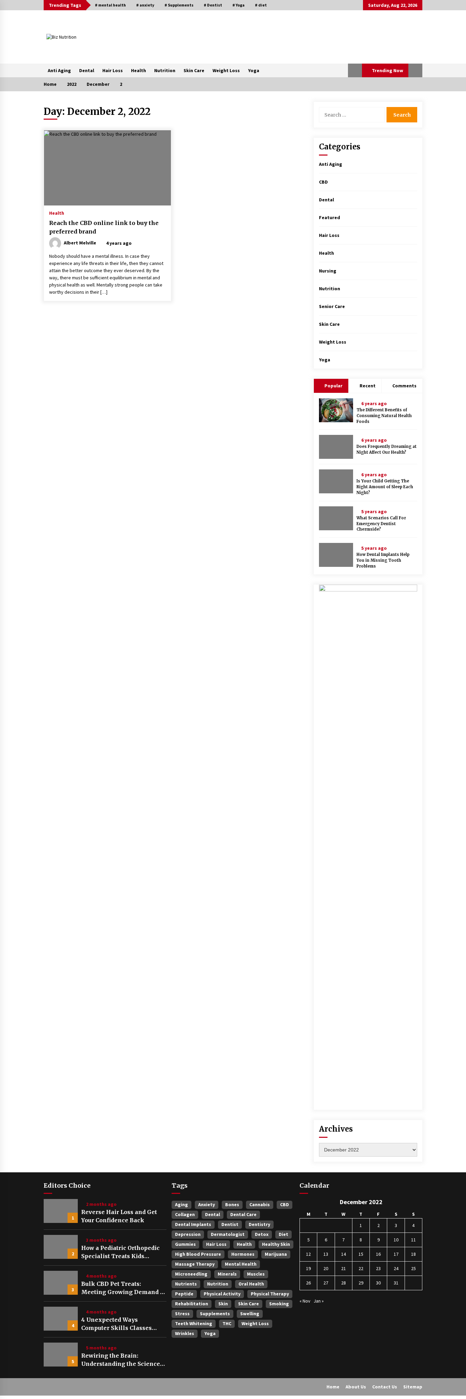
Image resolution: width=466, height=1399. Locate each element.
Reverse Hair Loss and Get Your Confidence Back (119, 1216)
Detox (261, 1234)
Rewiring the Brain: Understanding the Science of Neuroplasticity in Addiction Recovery (120, 1360)
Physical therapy (270, 1294)
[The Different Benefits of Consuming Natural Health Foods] (336, 410)
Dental (86, 70)
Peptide (184, 1294)
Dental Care (243, 1214)
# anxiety (145, 5)
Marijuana (276, 1254)
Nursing (327, 271)
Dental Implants (193, 1224)
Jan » (319, 1301)
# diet (261, 5)
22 (361, 1268)
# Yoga (238, 5)
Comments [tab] (404, 386)
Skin (223, 1304)
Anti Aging (59, 70)
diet (283, 1234)
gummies (185, 1244)
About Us (356, 1387)
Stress (182, 1313)
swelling (249, 1313)
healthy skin (276, 1244)
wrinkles (184, 1333)
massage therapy (195, 1264)
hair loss (216, 1244)
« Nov (305, 1301)
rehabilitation (191, 1304)
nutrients (186, 1284)
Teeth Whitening (193, 1323)
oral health (251, 1284)
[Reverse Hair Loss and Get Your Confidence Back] (61, 1211)
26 (308, 1283)
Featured (329, 217)
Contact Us (384, 1387)
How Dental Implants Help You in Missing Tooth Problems (382, 560)
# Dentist (213, 5)
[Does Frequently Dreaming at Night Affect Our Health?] (336, 447)
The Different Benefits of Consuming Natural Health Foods (384, 416)
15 (361, 1254)
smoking (279, 1304)
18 (413, 1254)
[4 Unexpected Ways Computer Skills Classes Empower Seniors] (61, 1319)
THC (226, 1323)
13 (325, 1254)
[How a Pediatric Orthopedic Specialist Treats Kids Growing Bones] (61, 1247)
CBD (323, 182)
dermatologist (228, 1234)
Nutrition (164, 70)
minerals (227, 1274)
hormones (242, 1254)
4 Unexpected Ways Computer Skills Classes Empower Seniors (116, 1324)
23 (378, 1268)
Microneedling (191, 1274)
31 (396, 1283)
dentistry (259, 1224)
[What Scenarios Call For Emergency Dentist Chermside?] (336, 518)
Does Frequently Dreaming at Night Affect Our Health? (386, 449)
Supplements (215, 1313)
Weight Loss (226, 70)
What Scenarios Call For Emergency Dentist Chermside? (381, 524)
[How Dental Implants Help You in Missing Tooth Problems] (336, 555)
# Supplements (178, 5)
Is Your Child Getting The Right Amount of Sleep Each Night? (384, 487)
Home (332, 1387)
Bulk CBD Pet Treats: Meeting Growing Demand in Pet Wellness (123, 1288)
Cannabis (259, 1204)
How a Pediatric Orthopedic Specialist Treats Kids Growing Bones (120, 1252)
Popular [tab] (333, 386)
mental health (241, 1264)
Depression (188, 1234)
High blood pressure (198, 1254)
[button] (355, 70)
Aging (181, 1204)
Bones (232, 1204)
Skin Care (194, 70)
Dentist (229, 1224)
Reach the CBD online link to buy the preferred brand (104, 227)
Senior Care (332, 306)
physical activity (222, 1294)
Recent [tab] (368, 386)
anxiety (206, 1204)
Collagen (185, 1214)
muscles (256, 1274)
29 (361, 1283)
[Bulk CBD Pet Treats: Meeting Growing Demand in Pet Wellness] (61, 1283)
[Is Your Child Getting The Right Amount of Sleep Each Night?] (336, 481)
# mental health (110, 5)
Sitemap (412, 1387)
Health (138, 70)
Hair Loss (112, 70)
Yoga (253, 70)
